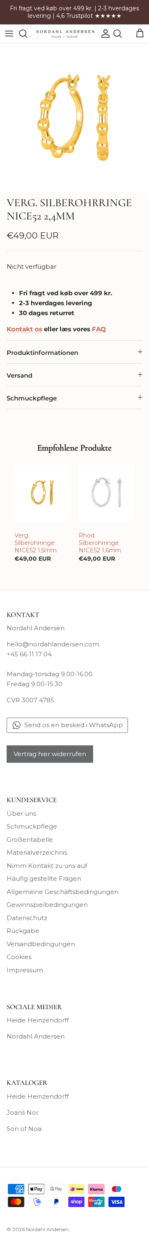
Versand (19, 375)
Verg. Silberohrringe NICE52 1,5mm (35, 543)
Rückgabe (23, 931)
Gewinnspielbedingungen (47, 905)
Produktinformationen (42, 353)
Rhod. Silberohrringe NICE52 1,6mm (100, 543)
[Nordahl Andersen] (65, 33)
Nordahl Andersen (36, 1036)
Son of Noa (24, 1129)
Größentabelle (30, 839)
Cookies (19, 957)
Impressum (25, 970)
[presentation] (6, 503)
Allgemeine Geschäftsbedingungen (62, 892)
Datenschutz (27, 918)
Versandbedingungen (41, 944)
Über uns (21, 813)
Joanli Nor (22, 1112)
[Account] (103, 33)
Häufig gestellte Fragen (44, 878)
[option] (74, 117)
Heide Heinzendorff (38, 1020)
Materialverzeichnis (37, 852)
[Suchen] (27, 33)
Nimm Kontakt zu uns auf (47, 866)
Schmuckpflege (32, 398)
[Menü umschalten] (9, 33)
